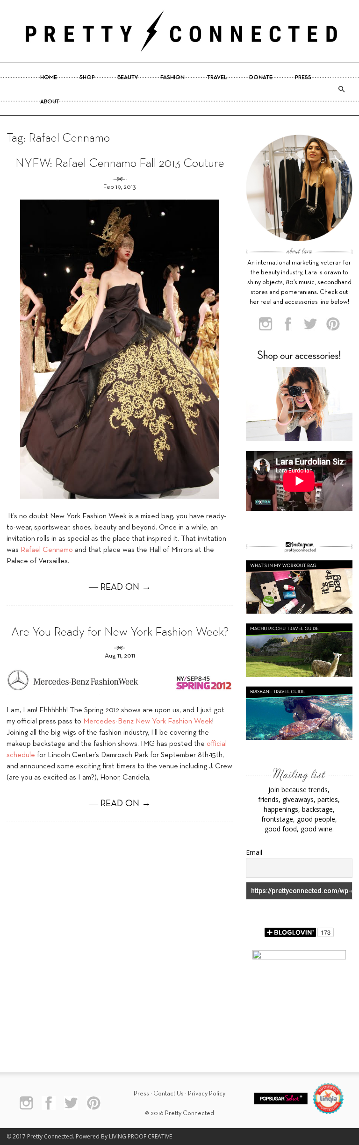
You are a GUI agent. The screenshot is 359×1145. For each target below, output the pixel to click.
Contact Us (168, 1094)
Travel (217, 77)
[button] (341, 89)
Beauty (127, 77)
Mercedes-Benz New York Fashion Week (147, 721)
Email (254, 852)
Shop (87, 77)
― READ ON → (120, 587)
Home (48, 77)
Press (303, 77)
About (49, 102)
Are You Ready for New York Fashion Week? (120, 632)
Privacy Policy (206, 1094)
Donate (261, 77)
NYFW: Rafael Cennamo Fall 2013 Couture (119, 163)
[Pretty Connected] (179, 31)
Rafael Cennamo (48, 550)
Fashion (172, 77)
